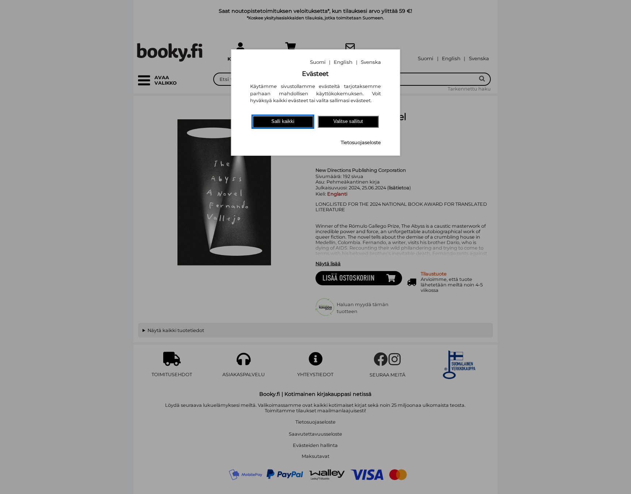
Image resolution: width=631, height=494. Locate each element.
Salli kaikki (282, 121)
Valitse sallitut (348, 121)
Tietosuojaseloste (361, 142)
